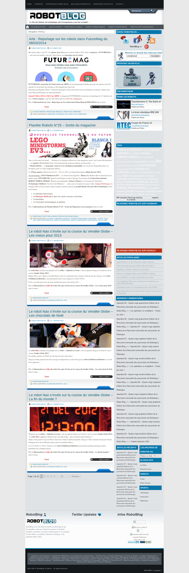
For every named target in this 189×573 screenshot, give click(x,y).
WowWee (152, 195)
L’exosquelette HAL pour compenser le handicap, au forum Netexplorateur (137, 282)
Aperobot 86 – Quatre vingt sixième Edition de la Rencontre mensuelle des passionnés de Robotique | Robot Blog (138, 362)
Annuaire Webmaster (139, 537)
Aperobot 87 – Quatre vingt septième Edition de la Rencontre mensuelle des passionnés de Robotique (138, 330)
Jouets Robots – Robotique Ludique (65, 27)
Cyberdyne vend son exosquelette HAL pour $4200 (137, 287)
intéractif (139, 172)
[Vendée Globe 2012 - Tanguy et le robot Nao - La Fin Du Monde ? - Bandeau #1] (71, 419)
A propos (38, 4)
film (159, 161)
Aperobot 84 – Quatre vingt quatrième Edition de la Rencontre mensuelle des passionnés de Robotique (138, 406)
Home (29, 4)
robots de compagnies (73, 98)
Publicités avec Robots (129, 178)
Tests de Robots (104, 562)
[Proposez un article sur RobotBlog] (139, 88)
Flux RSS (148, 570)
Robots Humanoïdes (117, 27)
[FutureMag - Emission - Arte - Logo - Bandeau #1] (71, 69)
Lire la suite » (104, 107)
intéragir (60, 114)
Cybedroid (58, 218)
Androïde (146, 150)
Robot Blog (60, 15)
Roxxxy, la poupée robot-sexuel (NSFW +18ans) (136, 274)
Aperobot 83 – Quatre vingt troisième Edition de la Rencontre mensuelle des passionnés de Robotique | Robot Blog (138, 438)
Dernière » (76, 476)
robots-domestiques (135, 184)
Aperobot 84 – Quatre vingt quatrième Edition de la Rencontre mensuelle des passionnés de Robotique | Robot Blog (138, 418)
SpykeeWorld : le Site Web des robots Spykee (135, 262)
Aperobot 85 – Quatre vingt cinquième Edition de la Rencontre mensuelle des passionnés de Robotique (139, 386)
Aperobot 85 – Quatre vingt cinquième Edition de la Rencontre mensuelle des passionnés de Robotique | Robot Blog (138, 398)
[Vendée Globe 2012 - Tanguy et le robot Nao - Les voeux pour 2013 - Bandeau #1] (71, 255)
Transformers (154, 191)
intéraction (148, 172)
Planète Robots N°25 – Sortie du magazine (62, 125)
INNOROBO (128, 169)
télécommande (124, 194)
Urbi (36, 186)
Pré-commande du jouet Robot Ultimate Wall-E (135, 266)
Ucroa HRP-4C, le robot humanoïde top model (135, 277)
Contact (120, 4)
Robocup (145, 179)
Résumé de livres (145, 469)
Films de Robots (39, 111)
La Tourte (143, 465)
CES (140, 157)
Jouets (100, 218)
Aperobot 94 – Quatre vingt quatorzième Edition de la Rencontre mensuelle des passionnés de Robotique (127, 456)
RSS (150, 39)
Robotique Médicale (55, 111)
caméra (133, 157)
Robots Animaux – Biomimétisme (51, 560)
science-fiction (125, 191)
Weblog (41, 32)
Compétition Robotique (140, 137)
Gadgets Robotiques (102, 183)
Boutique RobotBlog (80, 4)
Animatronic (45, 556)
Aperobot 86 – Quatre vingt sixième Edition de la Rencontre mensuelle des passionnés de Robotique (138, 350)
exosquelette (140, 161)
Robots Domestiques (95, 27)
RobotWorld (92, 220)
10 (62, 476)
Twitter (124, 39)
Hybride (34, 557)
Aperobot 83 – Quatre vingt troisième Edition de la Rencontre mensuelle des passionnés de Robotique (138, 426)
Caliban (50, 218)
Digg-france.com (139, 539)
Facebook (137, 39)
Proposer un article (103, 4)
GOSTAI (136, 166)
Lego (106, 218)
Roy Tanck (147, 198)
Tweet (46, 107)
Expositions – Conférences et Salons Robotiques (104, 556)
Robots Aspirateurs (62, 220)
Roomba (150, 188)
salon (100, 220)
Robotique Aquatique (138, 557)
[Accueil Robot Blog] (27, 29)
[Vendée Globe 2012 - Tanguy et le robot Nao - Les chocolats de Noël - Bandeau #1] (71, 335)
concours (129, 162)
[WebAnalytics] (140, 532)
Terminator (139, 191)
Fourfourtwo (144, 497)
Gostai (142, 479)
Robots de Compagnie (72, 111)
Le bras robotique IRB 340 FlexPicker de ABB (145, 124)
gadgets (66, 218)
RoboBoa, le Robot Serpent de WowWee (133, 270)
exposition (151, 162)
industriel (92, 218)
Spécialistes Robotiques (141, 27)
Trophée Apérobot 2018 (139, 441)
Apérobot (122, 153)
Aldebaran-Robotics (55, 300)
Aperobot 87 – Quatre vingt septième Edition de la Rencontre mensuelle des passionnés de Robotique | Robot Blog (138, 343)
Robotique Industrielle (71, 559)
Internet (133, 172)
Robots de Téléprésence (112, 560)
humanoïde (51, 114)
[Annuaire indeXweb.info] (139, 534)
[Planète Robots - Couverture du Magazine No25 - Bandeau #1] (71, 145)
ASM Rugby (144, 493)
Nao (66, 114)
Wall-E (141, 194)
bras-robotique (142, 153)
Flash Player (121, 200)
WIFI (146, 195)
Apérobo (155, 149)
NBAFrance (144, 501)
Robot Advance (145, 483)
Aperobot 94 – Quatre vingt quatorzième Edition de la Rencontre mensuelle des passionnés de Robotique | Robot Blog (138, 307)
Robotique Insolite (40, 298)
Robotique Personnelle (141, 559)
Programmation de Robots (142, 176)
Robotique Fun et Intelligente (45, 216)
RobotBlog (124, 557)
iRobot (119, 176)
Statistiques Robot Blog (57, 4)
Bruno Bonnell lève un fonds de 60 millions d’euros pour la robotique (139, 292)
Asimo (131, 153)
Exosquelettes (38, 27)
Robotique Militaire (122, 559)
